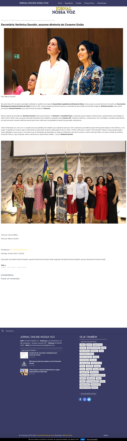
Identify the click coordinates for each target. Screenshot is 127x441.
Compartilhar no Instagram (85, 399)
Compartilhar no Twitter (89, 399)
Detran (82, 366)
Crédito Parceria (96, 363)
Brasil (101, 350)
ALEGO (89, 344)
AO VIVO (82, 347)
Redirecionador (84, 384)
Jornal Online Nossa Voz (18, 250)
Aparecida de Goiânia (94, 347)
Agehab (82, 344)
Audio (103, 347)
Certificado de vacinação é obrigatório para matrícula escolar (43, 354)
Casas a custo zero (85, 357)
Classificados (101, 3)
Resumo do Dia (95, 384)
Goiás (8, 267)
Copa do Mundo (84, 363)
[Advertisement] (63, 419)
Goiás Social (94, 372)
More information (92, 439)
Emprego (97, 366)
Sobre (106, 435)
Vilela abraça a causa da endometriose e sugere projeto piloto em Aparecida (44, 370)
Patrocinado (91, 378)
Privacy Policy (89, 3)
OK (83, 439)
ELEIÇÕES (89, 366)
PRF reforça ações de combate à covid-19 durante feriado (45, 362)
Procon (102, 381)
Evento (82, 369)
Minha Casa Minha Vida (97, 375)
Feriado (89, 369)
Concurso (93, 360)
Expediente (69, 3)
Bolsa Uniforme (84, 350)
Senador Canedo (14, 20)
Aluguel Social (98, 344)
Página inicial (4, 20)
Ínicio (60, 3)
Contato (78, 3)
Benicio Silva (67, 435)
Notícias (13, 267)
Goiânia (95, 369)
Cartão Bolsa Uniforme (86, 354)
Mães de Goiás (84, 375)
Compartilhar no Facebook (80, 399)
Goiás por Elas (84, 372)
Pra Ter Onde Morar (92, 381)
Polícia (99, 378)
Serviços (94, 387)
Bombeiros (94, 350)
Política (82, 381)
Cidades (3, 267)
